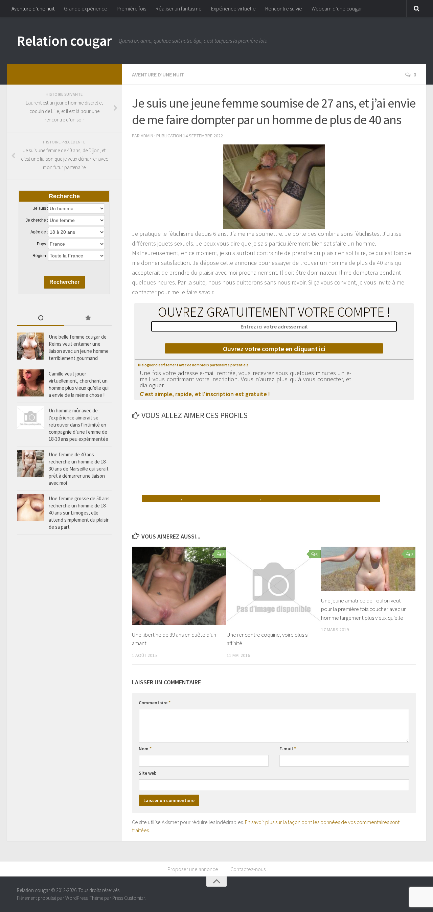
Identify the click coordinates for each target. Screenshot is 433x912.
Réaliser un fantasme (179, 8)
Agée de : (39, 232)
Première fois (131, 8)
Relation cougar (64, 40)
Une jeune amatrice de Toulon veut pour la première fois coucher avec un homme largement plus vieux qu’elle (364, 609)
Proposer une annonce (192, 869)
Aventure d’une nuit (33, 8)
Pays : (42, 244)
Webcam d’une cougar (337, 8)
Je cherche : (37, 220)
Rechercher (64, 282)
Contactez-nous (248, 869)
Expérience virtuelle (233, 8)
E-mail (287, 749)
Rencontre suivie (283, 8)
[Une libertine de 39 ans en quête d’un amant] (179, 586)
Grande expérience (85, 8)
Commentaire (154, 703)
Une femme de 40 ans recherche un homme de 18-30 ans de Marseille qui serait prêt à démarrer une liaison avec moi (79, 468)
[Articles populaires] (88, 318)
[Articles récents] (40, 318)
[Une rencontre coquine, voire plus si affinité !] (274, 586)
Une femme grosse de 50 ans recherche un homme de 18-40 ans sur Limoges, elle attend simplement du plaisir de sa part (79, 512)
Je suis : (40, 208)
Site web (148, 773)
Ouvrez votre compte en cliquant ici (274, 348)
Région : (40, 255)
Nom (145, 749)
